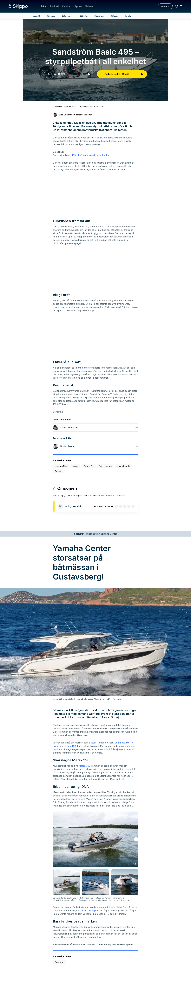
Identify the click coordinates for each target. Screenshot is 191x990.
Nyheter (89, 6)
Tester (58, 471)
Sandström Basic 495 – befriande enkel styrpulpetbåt (81, 155)
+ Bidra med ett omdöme (112, 495)
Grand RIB (70, 746)
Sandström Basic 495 (106, 137)
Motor (75, 466)
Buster (92, 742)
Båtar (44, 6)
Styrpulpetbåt (123, 466)
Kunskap (66, 6)
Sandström (88, 367)
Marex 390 (84, 765)
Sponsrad (59, 962)
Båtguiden (51, 16)
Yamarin (101, 742)
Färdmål (54, 6)
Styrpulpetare (105, 466)
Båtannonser (67, 16)
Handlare (129, 16)
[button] (136, 839)
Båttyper (114, 16)
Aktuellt (36, 16)
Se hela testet (117, 74)
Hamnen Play (61, 466)
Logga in (165, 6)
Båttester (84, 16)
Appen (78, 6)
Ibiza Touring (88, 910)
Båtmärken (99, 16)
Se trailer (57, 74)
